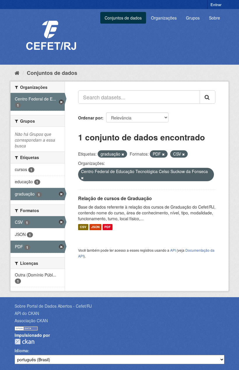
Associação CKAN (31, 320)
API (173, 250)
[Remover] (123, 154)
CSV (83, 227)
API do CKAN (27, 313)
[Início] (17, 72)
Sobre (214, 18)
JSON (95, 227)
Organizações (164, 18)
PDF (107, 227)
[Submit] (207, 97)
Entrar (216, 4)
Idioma (21, 350)
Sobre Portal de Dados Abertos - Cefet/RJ (53, 306)
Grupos (193, 18)
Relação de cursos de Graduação (115, 198)
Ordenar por (90, 118)
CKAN (24, 342)
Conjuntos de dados (123, 18)
